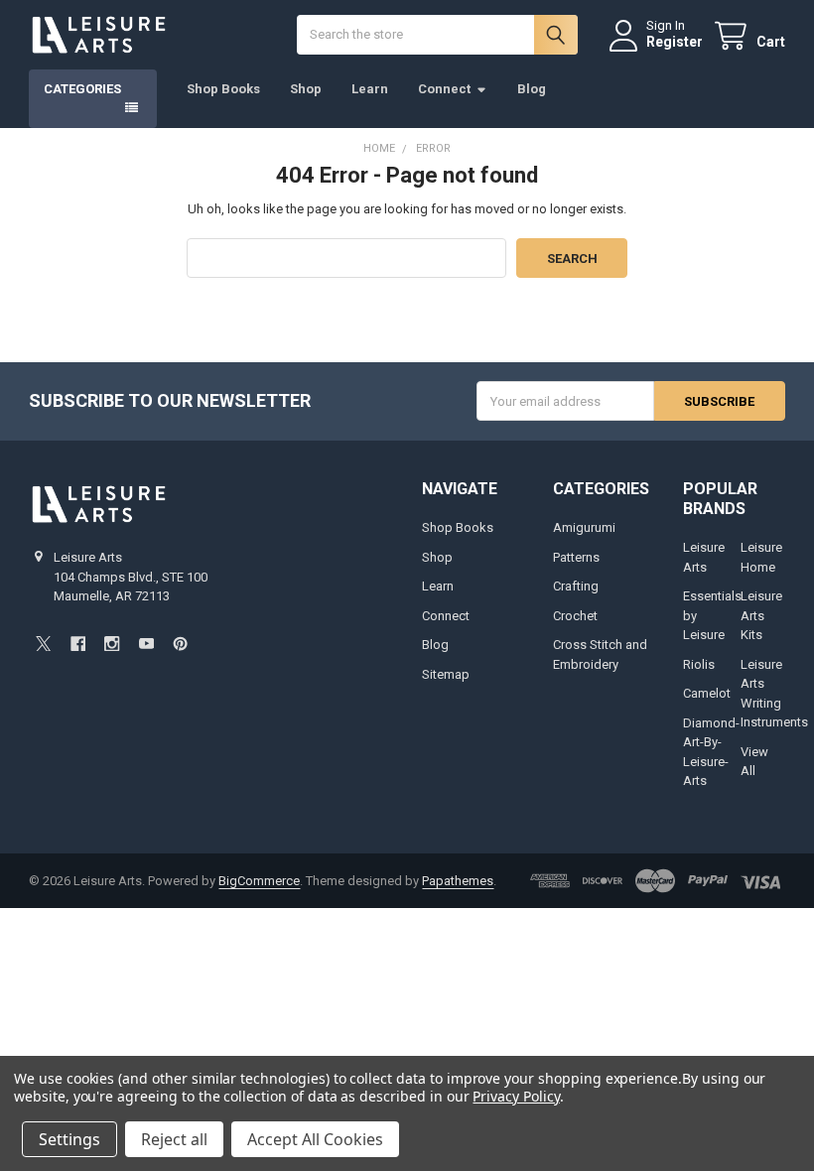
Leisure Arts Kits (761, 615)
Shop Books (223, 88)
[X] (43, 643)
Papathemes (457, 880)
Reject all (174, 1139)
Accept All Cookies (315, 1139)
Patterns (576, 557)
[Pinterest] (180, 643)
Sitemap (446, 674)
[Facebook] (78, 643)
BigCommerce (259, 880)
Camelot (707, 693)
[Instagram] (111, 643)
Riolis (699, 664)
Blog (531, 88)
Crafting (576, 586)
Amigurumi (584, 527)
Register (674, 42)
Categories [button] (82, 88)
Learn (369, 88)
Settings (69, 1139)
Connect (444, 88)
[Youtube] (146, 643)
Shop (306, 88)
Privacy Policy (516, 1096)
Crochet (575, 615)
